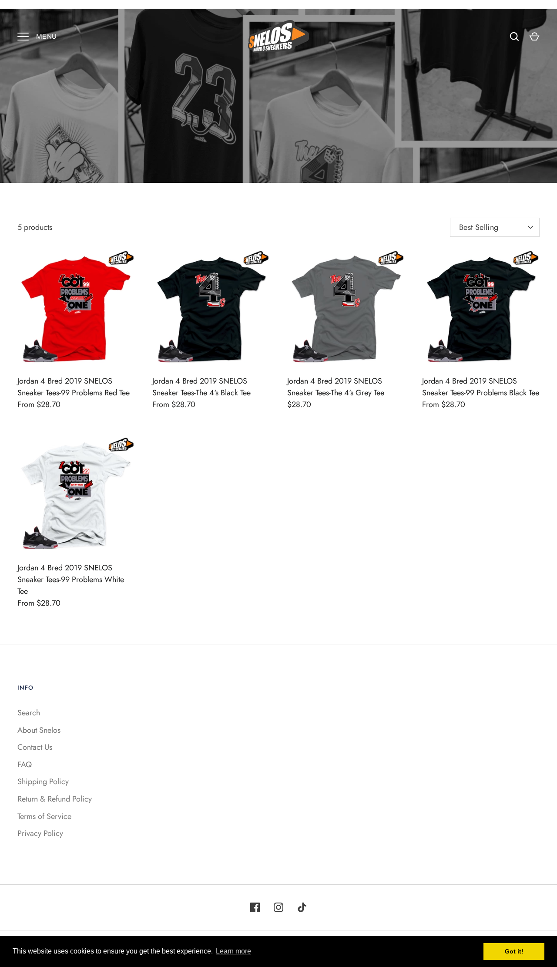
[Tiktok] (302, 907)
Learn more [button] (233, 951)
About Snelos (38, 730)
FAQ (24, 764)
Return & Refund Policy (54, 799)
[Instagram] (278, 907)
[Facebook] (255, 907)
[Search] (514, 36)
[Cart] (534, 36)
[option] (278, 96)
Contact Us (34, 747)
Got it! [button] (514, 951)
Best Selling (478, 227)
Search (28, 712)
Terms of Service (44, 816)
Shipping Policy (43, 781)
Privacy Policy (40, 833)
